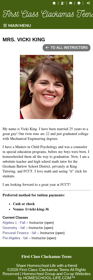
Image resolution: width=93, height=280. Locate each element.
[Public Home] (54, 3)
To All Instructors (69, 48)
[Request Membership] (62, 3)
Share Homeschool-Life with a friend (46, 266)
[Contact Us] (71, 3)
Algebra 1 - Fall (14, 223)
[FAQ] (79, 3)
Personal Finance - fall (19, 233)
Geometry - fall (14, 228)
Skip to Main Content (46, 261)
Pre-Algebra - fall (15, 238)
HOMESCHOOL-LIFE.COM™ (49, 278)
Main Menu (19, 25)
